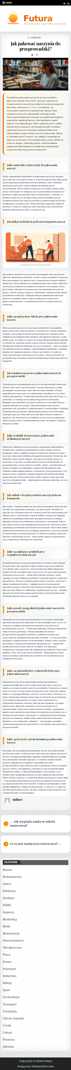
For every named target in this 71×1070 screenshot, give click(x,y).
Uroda (7, 1025)
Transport (36, 37)
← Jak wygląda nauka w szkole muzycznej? (32, 823)
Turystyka (10, 1011)
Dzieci (7, 884)
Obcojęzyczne (12, 947)
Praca (7, 954)
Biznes (7, 869)
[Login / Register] (64, 3)
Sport (6, 990)
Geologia (8, 898)
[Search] (68, 3)
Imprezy (8, 912)
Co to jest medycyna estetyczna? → (35, 843)
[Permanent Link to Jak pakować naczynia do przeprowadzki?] (35, 74)
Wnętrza (9, 1039)
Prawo (7, 961)
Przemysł (9, 969)
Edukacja (9, 891)
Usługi (7, 1032)
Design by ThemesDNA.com (35, 1066)
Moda (6, 926)
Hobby (7, 905)
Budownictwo (12, 877)
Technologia (11, 997)
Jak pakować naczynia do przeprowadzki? (35, 46)
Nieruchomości (13, 940)
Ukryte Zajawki (13, 1018)
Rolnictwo (9, 976)
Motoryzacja (11, 933)
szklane (33, 107)
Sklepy (7, 983)
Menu (9, 2)
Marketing (10, 919)
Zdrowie (8, 1046)
